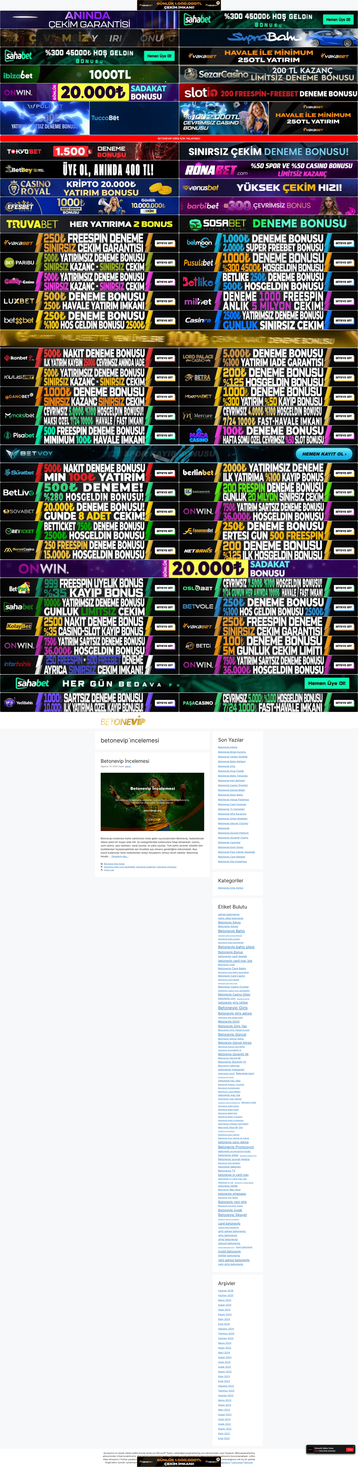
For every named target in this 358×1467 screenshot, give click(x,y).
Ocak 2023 (224, 1419)
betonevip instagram (231, 1069)
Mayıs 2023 (224, 1400)
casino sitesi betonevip (228, 1227)
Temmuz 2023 (226, 1390)
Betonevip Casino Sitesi (234, 994)
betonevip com (227, 998)
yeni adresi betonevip (234, 1260)
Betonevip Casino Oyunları (233, 986)
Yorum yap (109, 870)
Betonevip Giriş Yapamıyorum (234, 1030)
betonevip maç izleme (230, 1098)
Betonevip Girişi (229, 1021)
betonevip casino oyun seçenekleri (234, 991)
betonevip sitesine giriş (248, 1156)
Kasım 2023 (225, 1371)
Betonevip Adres (229, 922)
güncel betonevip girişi (226, 1247)
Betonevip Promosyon (236, 1147)
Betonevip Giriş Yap (232, 1026)
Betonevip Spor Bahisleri (229, 1163)
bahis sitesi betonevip (230, 918)
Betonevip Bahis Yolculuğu (233, 775)
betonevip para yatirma (228, 1135)
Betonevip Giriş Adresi (114, 864)
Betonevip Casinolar (229, 842)
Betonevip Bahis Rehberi (232, 761)
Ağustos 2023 (226, 1386)
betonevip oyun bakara (226, 1131)
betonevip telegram (229, 1166)
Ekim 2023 (224, 1376)
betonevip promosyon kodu (234, 1151)
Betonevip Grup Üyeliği (231, 771)
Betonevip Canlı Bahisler (231, 856)
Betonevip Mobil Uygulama (230, 1117)
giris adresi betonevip (232, 1231)
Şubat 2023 (224, 1414)
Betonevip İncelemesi (125, 761)
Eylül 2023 (224, 1381)
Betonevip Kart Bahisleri (231, 780)
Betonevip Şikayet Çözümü (233, 823)
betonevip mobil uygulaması (230, 1120)
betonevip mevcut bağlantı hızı (229, 1103)
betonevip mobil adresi (228, 1106)
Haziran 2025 (225, 1295)
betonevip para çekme (233, 1142)
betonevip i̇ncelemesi (146, 867)
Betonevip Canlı (226, 964)
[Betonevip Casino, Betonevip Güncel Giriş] (123, 720)
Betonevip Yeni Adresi (228, 1198)
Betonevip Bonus (230, 952)
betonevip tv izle (225, 1182)
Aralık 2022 (224, 1424)
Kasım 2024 (225, 1314)
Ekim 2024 (224, 1319)
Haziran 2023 (225, 1395)
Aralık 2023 (224, 1367)
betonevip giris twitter (233, 1002)
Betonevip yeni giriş (232, 1202)
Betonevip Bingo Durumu (232, 752)
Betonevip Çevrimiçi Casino (230, 1206)
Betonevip (223, 828)
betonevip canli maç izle (235, 960)
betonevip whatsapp (166, 867)
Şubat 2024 (224, 1357)
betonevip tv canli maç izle (232, 1178)
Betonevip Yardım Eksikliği (232, 756)
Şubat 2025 (224, 1305)
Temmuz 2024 (226, 1333)
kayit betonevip (244, 1247)
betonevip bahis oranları (229, 939)
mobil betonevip (229, 1251)
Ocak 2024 (224, 1362)
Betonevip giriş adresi (235, 1013)
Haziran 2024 (225, 1338)
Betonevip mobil (249, 1102)
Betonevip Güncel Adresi (235, 1042)
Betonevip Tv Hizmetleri (231, 809)
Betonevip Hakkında (228, 1065)
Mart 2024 (224, 1352)
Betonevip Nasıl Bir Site (230, 1127)
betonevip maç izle (229, 1095)
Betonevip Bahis (231, 931)
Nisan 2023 (224, 1405)
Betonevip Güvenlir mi (232, 1062)
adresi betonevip (229, 914)
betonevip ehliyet (243, 999)
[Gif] (179, 339)
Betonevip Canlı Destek (228, 980)
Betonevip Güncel (232, 1034)
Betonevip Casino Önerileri (233, 785)
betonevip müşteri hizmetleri (233, 1123)
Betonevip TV (226, 1170)
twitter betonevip (229, 1255)
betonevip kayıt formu (226, 1077)
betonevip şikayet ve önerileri (228, 1219)
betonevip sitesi (228, 1155)
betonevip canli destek (232, 956)
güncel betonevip (229, 1243)
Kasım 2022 (224, 1428)
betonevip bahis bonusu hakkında (230, 936)
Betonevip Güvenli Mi (229, 1058)
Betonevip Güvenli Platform (233, 833)
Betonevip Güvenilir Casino (233, 837)
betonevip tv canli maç (233, 1174)
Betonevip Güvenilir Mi (233, 1054)
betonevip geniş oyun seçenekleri (119, 867)
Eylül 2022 (224, 1438)
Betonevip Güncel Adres (231, 1038)
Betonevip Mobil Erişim (228, 1110)
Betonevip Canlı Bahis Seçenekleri (233, 972)
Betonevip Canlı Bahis (232, 968)
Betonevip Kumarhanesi (229, 1088)
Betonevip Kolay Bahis (230, 794)
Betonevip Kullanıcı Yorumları (231, 1084)
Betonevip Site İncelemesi (232, 861)
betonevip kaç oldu (229, 1080)
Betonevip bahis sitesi (236, 947)
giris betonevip (227, 1235)
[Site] (89, 242)
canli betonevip (229, 1223)
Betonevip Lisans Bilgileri (229, 1092)
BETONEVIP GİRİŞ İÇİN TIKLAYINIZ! (179, 138)
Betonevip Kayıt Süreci (230, 847)
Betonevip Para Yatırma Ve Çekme (233, 1138)
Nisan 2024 (224, 1347)
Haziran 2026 (225, 1290)
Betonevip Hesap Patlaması (233, 799)
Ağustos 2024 (226, 1328)
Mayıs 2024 (224, 1343)
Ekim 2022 (224, 1433)
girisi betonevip (228, 1239)
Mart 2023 (224, 1409)
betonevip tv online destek (244, 1183)
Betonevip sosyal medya (233, 1159)
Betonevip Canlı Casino (231, 975)
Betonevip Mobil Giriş (227, 1113)
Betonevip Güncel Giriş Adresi (231, 1047)
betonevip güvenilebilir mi (229, 1050)
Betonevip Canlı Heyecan (232, 804)
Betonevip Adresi (227, 747)
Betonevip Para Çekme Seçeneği (236, 852)
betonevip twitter (228, 1185)
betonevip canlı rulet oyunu (227, 983)
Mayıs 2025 (224, 1300)
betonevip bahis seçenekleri (231, 942)
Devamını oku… (120, 856)
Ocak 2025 (224, 1309)
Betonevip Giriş (226, 766)
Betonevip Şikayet (232, 1215)
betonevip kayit (226, 1073)
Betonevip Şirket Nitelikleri (233, 818)
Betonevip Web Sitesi (229, 1189)
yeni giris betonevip (230, 1264)
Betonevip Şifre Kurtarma (232, 814)
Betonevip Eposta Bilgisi (231, 790)
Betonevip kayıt (245, 1073)
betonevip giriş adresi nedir (230, 1017)
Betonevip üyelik (230, 1210)
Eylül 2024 (224, 1324)
